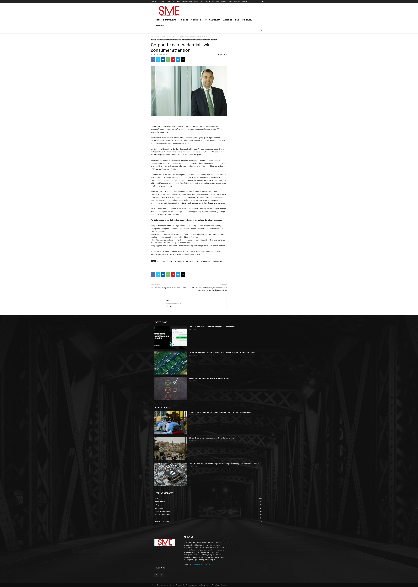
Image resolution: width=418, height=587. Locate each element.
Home (153, 36)
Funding (208, 39)
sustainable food (217, 261)
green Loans (189, 261)
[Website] (168, 306)
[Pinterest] (173, 59)
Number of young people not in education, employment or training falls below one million (220, 412)
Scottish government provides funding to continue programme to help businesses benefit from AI (224, 464)
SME (154, 54)
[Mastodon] (172, 306)
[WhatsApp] (168, 59)
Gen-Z (170, 261)
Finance (159, 36)
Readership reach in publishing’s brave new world (168, 288)
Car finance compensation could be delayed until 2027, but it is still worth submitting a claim (222, 352)
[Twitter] (266, 1)
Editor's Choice (200, 39)
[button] (261, 30)
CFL (158, 261)
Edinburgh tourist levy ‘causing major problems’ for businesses (211, 438)
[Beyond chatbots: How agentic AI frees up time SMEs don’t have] (170, 337)
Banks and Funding (169, 36)
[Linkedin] (263, 1)
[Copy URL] (183, 59)
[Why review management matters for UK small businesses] (170, 388)
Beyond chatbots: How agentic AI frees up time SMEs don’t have (212, 327)
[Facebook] (153, 59)
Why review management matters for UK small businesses (209, 378)
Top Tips (214, 39)
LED (197, 261)
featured (164, 261)
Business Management (175, 39)
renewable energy (205, 261)
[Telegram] (178, 59)
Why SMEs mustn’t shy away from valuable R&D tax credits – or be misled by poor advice (209, 289)
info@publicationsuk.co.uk (202, 564)
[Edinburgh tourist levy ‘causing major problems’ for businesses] (170, 448)
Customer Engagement (188, 39)
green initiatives (179, 261)
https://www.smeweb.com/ (173, 303)
